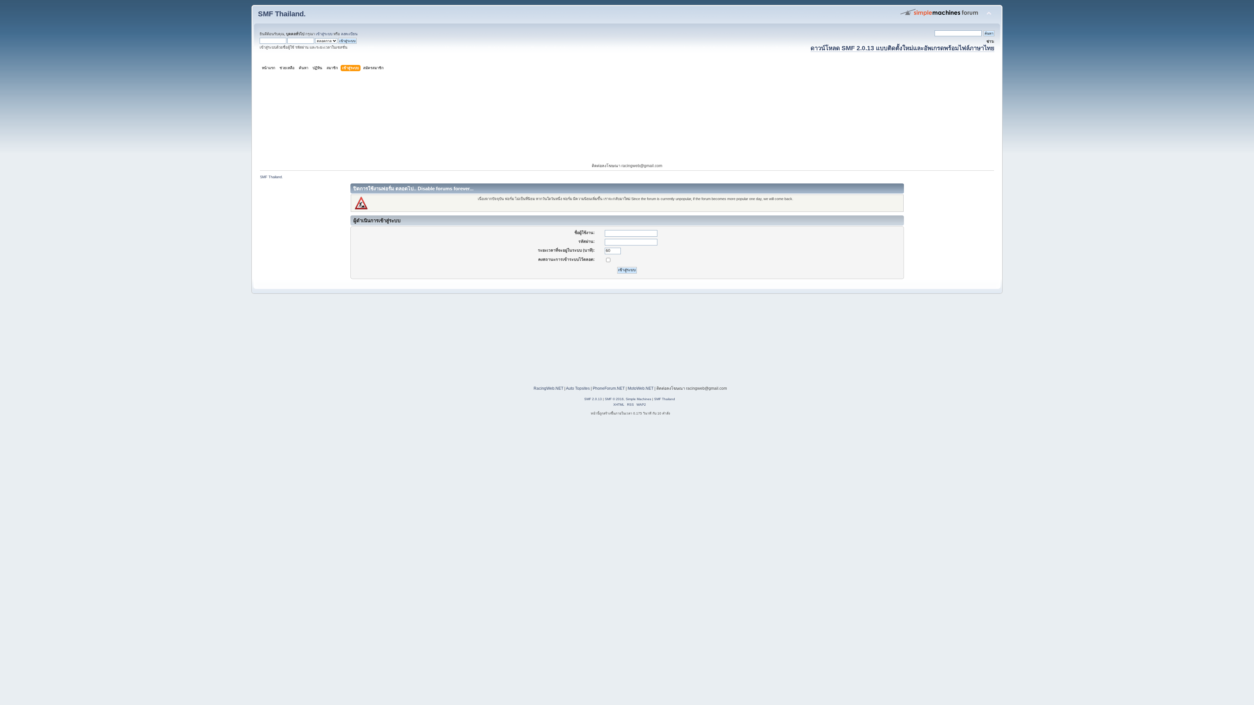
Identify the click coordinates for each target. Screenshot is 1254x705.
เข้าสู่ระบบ (324, 34)
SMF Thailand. (282, 14)
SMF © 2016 (614, 399)
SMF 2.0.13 (593, 399)
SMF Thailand (664, 399)
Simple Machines (638, 399)
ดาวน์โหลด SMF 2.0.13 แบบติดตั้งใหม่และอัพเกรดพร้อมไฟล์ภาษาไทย (902, 48)
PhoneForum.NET (609, 388)
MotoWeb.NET (640, 388)
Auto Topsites (578, 388)
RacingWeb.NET (548, 388)
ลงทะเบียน (349, 34)
